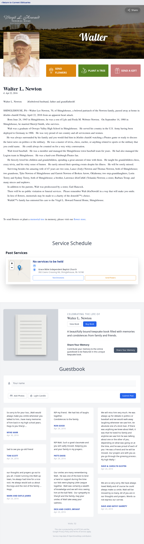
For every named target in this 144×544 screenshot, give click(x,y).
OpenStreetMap (75, 536)
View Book (74, 324)
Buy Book (90, 324)
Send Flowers (110, 278)
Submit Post (128, 395)
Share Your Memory (125, 350)
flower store (80, 219)
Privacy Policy (64, 531)
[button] (19, 268)
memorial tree (37, 219)
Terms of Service (79, 531)
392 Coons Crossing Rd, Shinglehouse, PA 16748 (61, 272)
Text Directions (58, 278)
